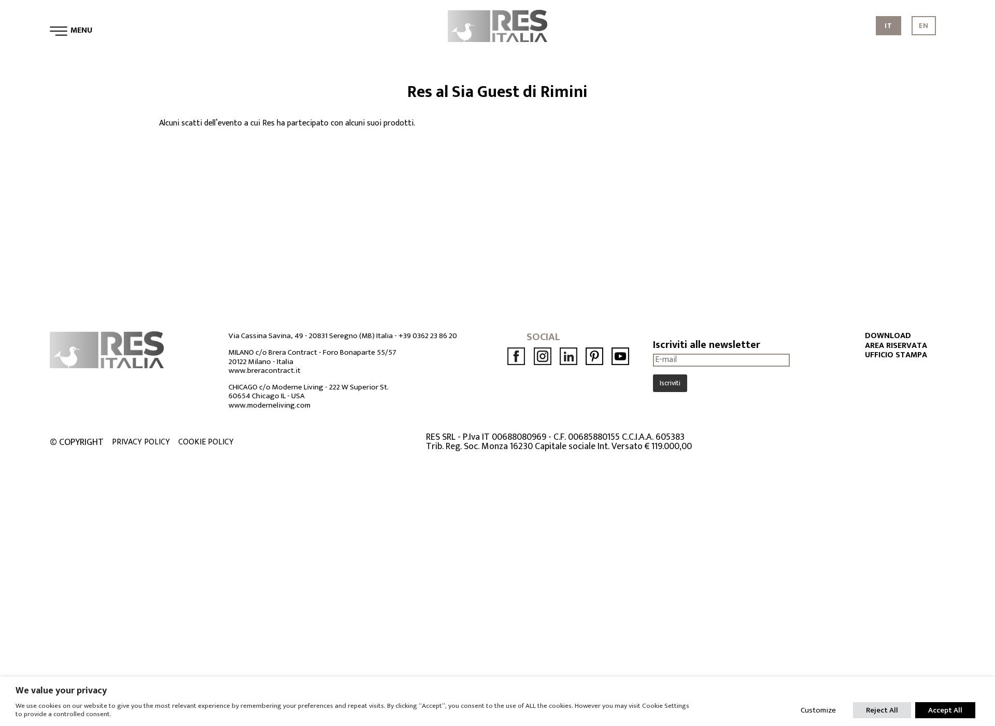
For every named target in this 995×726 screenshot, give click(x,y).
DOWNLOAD (888, 336)
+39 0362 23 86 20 (428, 335)
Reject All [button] (882, 710)
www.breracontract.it (265, 370)
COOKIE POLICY (206, 442)
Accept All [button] (945, 710)
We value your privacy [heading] (61, 691)
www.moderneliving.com (269, 405)
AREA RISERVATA (896, 346)
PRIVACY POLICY (141, 442)
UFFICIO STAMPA (896, 355)
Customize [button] (818, 710)
